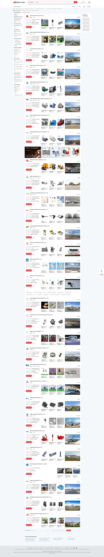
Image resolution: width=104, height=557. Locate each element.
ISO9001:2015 (17, 49)
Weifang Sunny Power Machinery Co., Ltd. (38, 159)
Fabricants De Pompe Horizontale (88, 23)
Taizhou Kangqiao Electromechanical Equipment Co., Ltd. (41, 98)
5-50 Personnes (18, 74)
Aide (79, 6)
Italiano (52, 549)
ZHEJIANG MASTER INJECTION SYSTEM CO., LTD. (40, 226)
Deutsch (44, 549)
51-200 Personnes (18, 76)
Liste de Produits (17, 12)
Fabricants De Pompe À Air (87, 30)
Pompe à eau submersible (65, 294)
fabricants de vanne (59, 4)
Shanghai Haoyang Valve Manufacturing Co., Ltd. (40, 497)
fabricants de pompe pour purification (68, 4)
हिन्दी (70, 549)
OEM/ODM (17, 40)
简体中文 (26, 549)
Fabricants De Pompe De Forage (88, 25)
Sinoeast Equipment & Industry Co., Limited (38, 464)
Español (41, 549)
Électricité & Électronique (18, 26)
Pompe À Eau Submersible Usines (44, 540)
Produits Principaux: (29, 21)
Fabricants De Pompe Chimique (88, 20)
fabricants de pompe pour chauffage (50, 4)
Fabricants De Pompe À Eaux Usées (30, 538)
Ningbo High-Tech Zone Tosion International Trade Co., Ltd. (41, 314)
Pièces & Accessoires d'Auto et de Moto (18, 24)
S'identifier (89, 2)
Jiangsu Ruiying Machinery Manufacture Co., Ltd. (39, 32)
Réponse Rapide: (28, 23)
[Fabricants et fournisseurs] (19, 2)
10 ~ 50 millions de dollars (18, 62)
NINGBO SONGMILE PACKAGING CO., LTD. (38, 364)
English (23, 549)
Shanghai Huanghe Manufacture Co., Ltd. (39, 513)
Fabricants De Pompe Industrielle (58, 538)
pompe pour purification (52, 292)
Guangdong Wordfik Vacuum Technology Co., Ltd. (39, 131)
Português (48, 549)
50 (35, 530)
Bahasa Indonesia (86, 549)
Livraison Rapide (18, 43)
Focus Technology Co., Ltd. (51, 551)
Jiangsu (16, 90)
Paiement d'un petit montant (18, 45)
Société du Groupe (18, 35)
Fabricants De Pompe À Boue (29, 539)
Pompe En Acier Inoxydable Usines (30, 540)
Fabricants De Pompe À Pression (88, 22)
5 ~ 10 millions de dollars (18, 67)
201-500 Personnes (18, 79)
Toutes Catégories (17, 6)
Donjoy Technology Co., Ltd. (35, 176)
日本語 (34, 549)
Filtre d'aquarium (68, 292)
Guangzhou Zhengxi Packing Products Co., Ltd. (39, 192)
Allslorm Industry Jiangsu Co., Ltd (38, 65)
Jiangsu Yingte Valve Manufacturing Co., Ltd (40, 115)
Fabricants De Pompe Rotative (88, 26)
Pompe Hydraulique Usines (57, 539)
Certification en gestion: (30, 106)
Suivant (68, 530)
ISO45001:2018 (17, 51)
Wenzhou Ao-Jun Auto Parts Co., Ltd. (37, 275)
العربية (63, 549)
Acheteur (73, 6)
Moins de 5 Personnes (17, 78)
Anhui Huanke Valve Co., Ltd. (37, 48)
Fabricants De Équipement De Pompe (44, 538)
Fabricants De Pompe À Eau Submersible (89, 19)
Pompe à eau (40, 294)
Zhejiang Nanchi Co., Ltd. (36, 447)
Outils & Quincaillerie (17, 21)
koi (35, 294)
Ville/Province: (28, 138)
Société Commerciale (17, 32)
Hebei (16, 91)
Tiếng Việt (80, 549)
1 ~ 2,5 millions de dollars (18, 69)
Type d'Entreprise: (29, 19)
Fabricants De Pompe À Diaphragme (89, 27)
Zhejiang (16, 87)
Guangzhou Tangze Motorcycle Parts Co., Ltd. (39, 209)
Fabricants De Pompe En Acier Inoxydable (90, 18)
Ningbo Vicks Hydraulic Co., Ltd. (36, 480)
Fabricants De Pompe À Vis (71, 538)
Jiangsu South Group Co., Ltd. (37, 15)
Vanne (44, 292)
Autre (15, 36)
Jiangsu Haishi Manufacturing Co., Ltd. (39, 82)
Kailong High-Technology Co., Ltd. (36, 397)
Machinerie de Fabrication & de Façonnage (18, 17)
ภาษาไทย (73, 549)
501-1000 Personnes (18, 81)
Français (37, 549)
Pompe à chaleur (29, 292)
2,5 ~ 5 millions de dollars (18, 65)
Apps (84, 6)
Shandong (17, 86)
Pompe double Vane (29, 294)
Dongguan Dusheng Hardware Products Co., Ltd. (39, 348)
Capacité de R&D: (29, 22)
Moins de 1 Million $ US (17, 60)
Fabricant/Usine (18, 33)
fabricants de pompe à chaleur (39, 4)
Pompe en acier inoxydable (54, 294)
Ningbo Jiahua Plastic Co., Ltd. (36, 259)
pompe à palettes (60, 292)
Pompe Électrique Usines (71, 539)
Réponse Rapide (18, 41)
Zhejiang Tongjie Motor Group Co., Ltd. (37, 430)
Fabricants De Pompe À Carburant (88, 29)
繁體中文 (30, 549)
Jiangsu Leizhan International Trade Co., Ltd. (38, 381)
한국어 (60, 549)
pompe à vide (46, 294)
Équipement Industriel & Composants (18, 19)
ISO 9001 (16, 53)
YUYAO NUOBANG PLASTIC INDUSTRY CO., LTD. (39, 298)
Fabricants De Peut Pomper (43, 539)
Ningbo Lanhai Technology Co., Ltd (36, 331)
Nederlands (67, 549)
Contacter (29, 26)
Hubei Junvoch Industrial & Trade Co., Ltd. (38, 242)
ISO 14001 (17, 50)
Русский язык (56, 549)
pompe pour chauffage (38, 292)
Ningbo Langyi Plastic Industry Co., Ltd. (37, 414)
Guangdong (17, 89)
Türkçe (77, 549)
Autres (16, 54)
